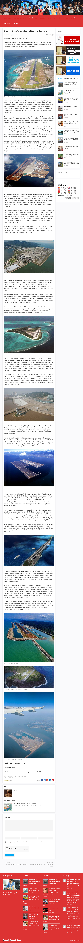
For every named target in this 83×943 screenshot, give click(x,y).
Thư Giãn (15, 23)
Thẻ (77, 78)
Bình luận (72, 78)
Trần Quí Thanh (77, 940)
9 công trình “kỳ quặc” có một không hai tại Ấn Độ (34, 881)
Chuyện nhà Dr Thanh (20, 18)
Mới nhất (60, 78)
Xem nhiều (66, 78)
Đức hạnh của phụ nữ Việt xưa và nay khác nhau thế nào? (54, 917)
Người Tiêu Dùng (59, 18)
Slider (11, 780)
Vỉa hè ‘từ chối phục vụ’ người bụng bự (25, 803)
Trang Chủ (8, 18)
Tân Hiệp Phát (33, 18)
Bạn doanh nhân (71, 18)
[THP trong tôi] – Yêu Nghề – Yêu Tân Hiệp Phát (54, 901)
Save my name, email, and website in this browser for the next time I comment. (27, 842)
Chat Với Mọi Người (45, 18)
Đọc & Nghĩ (7, 23)
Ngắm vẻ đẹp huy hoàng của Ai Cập (73, 927)
